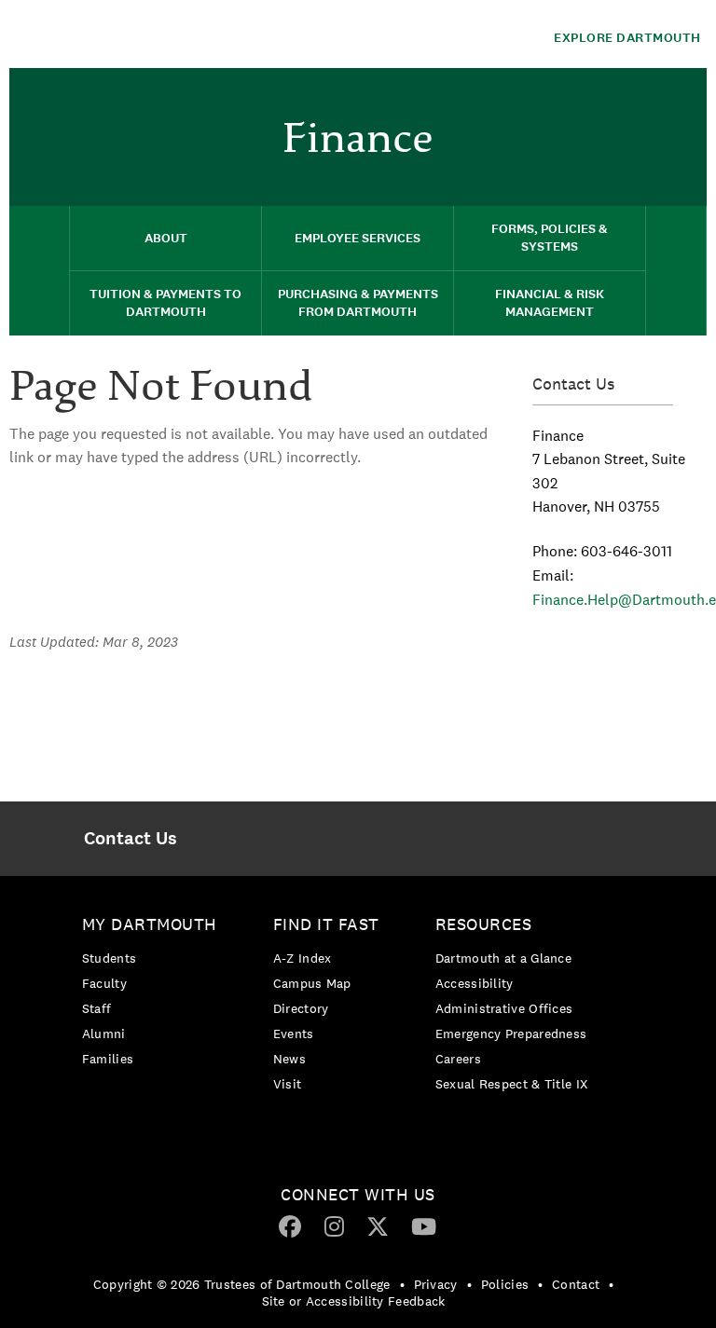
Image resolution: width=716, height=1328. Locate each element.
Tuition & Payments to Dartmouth (165, 303)
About (166, 238)
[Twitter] (377, 1225)
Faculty (104, 983)
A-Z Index (302, 958)
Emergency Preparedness (511, 1033)
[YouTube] (423, 1225)
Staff (97, 1008)
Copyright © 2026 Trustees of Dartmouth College (242, 1284)
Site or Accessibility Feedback (354, 1301)
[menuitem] (683, 96)
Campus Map (312, 983)
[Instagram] (334, 1225)
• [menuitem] (402, 1284)
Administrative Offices (504, 1008)
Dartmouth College (156, 34)
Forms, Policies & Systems (549, 237)
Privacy (436, 1284)
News (289, 1058)
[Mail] (683, 98)
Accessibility (474, 983)
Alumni (104, 1033)
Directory (301, 1008)
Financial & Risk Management (549, 303)
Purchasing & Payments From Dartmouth (358, 303)
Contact (575, 1284)
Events (293, 1033)
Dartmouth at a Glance (503, 958)
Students (109, 958)
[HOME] (39, 271)
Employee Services (357, 238)
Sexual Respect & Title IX (511, 1083)
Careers (458, 1058)
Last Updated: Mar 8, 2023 (93, 641)
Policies (505, 1284)
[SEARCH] (676, 271)
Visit (287, 1083)
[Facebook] (290, 1225)
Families (107, 1058)
